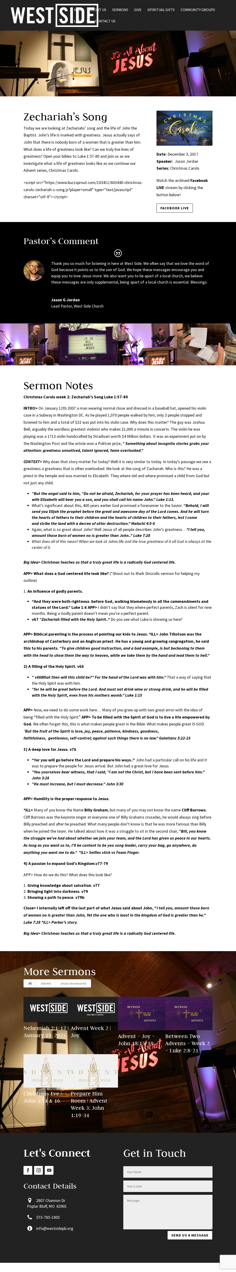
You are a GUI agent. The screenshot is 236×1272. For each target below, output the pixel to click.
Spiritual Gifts (161, 10)
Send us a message (190, 1235)
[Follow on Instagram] (38, 1170)
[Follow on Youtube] (49, 1170)
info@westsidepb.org (54, 1228)
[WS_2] (147, 365)
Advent (46, 983)
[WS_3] (29, 365)
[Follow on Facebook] (28, 1170)
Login (79, 21)
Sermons (120, 10)
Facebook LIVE (174, 208)
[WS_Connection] (206, 365)
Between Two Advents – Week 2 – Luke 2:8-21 (187, 1043)
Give (138, 10)
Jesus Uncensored (73, 983)
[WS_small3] (88, 365)
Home (79, 10)
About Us (98, 10)
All (30, 983)
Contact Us (105, 21)
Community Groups (198, 10)
